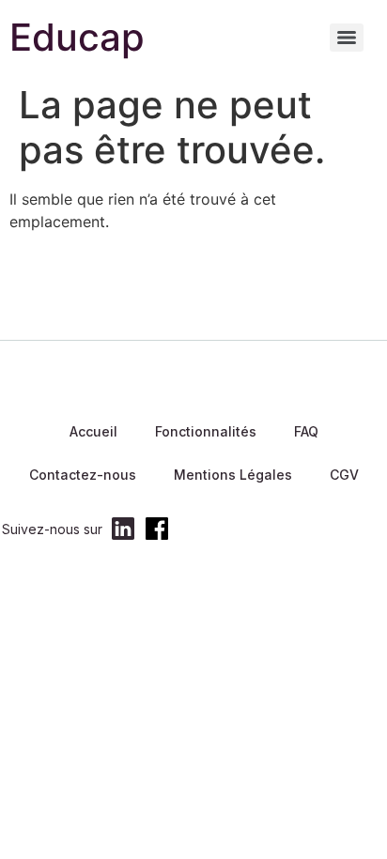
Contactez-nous (82, 475)
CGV (344, 475)
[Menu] (347, 37)
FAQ (306, 431)
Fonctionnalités (205, 431)
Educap (77, 37)
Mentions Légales (233, 475)
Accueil (93, 431)
